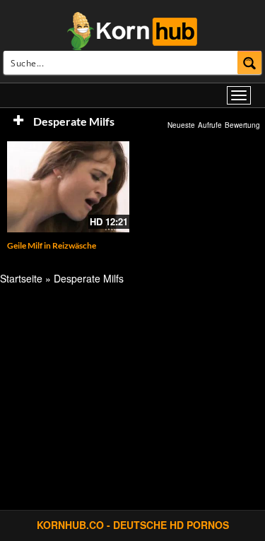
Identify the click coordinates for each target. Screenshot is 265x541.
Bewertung (242, 125)
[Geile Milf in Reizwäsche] (68, 186)
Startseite (21, 278)
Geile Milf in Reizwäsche (51, 245)
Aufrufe (210, 125)
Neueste (181, 125)
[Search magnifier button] (249, 62)
